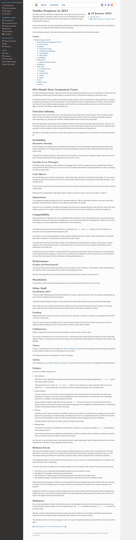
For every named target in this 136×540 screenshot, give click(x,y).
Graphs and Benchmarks (47, 62)
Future (39, 80)
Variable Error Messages (47, 51)
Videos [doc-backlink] (36, 345)
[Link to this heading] (69, 11)
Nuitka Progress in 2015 (43, 40)
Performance (41, 60)
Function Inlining (42, 44)
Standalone (41, 64)
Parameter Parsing (45, 49)
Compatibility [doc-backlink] (41, 214)
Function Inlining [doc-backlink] (43, 111)
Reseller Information (10, 26)
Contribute (7, 14)
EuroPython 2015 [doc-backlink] (42, 292)
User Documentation (10, 8)
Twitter (41, 78)
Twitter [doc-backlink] (36, 360)
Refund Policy (8, 31)
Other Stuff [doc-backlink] (39, 288)
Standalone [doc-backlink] (40, 279)
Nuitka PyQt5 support (8, 64)
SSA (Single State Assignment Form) (49, 42)
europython (100, 19)
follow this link (63, 337)
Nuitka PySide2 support (9, 61)
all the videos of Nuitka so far (68, 349)
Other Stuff (40, 66)
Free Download (8, 5)
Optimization (43, 55)
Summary (40, 84)
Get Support (7, 11)
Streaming (7, 46)
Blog (5, 44)
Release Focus (42, 82)
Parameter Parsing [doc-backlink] (42, 143)
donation (56, 316)
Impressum (7, 56)
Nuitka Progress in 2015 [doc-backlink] (50, 10)
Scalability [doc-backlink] (39, 140)
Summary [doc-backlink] (38, 500)
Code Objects (43, 53)
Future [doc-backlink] (37, 368)
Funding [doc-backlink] (37, 312)
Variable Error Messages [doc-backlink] (45, 162)
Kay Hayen (96, 17)
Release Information (10, 41)
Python (113, 19)
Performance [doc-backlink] (40, 261)
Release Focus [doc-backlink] (41, 447)
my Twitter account (52, 363)
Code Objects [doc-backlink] (39, 174)
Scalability (40, 46)
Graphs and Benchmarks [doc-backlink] (45, 265)
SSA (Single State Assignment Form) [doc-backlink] (55, 89)
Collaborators (43, 73)
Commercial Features (10, 23)
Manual (43, 5)
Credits (6, 53)
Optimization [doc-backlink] (39, 197)
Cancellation (7, 34)
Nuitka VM (7, 29)
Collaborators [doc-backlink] (40, 329)
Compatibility (41, 58)
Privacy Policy (8, 59)
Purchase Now (8, 20)
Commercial (54, 5)
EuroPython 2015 (45, 69)
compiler (107, 19)
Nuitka (94, 19)
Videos (41, 75)
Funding (42, 71)
